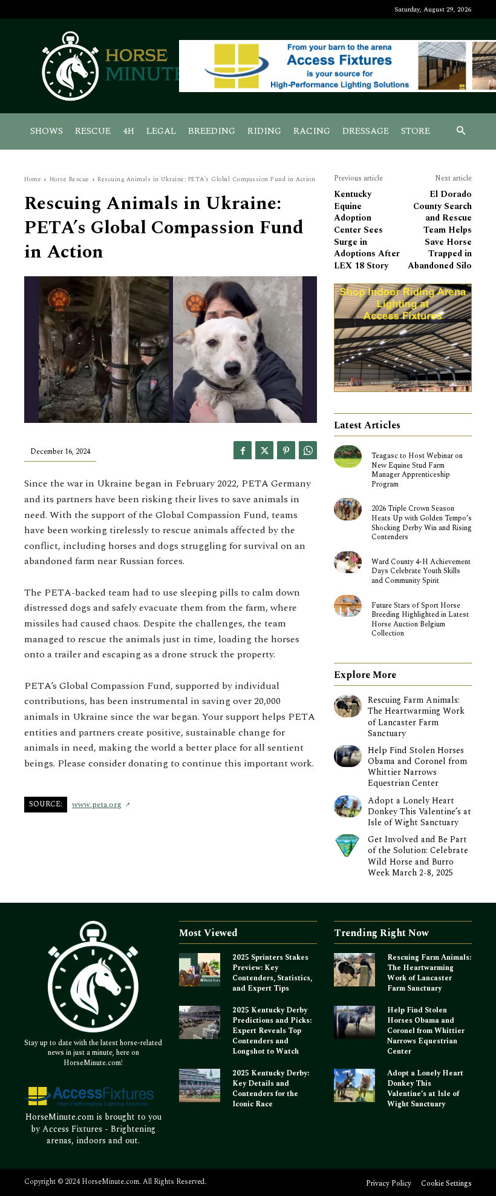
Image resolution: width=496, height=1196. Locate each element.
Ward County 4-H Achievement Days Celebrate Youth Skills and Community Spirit (421, 571)
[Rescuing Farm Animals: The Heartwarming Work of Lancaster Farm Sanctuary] (348, 706)
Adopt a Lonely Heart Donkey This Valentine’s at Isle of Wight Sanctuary (419, 811)
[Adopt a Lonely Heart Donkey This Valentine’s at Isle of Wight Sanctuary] (348, 806)
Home (32, 179)
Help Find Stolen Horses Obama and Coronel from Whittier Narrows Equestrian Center (417, 767)
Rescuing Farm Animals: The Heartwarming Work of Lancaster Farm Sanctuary (416, 717)
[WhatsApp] (308, 450)
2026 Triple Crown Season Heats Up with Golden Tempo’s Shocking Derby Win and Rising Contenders (421, 523)
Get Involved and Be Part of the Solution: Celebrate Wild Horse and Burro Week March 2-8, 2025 (418, 856)
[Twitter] (264, 450)
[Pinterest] (286, 450)
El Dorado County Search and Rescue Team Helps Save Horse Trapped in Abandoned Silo (440, 230)
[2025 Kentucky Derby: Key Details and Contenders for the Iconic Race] (199, 1085)
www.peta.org (97, 805)
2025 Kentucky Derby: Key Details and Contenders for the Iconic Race (270, 1088)
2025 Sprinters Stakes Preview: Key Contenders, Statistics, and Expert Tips (272, 973)
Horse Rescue (70, 179)
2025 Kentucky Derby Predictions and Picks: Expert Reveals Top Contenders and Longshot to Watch (272, 1031)
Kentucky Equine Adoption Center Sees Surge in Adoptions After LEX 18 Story (367, 230)
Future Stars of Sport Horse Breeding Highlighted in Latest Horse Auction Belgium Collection (420, 620)
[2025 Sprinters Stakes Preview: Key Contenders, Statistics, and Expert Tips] (199, 969)
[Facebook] (242, 450)
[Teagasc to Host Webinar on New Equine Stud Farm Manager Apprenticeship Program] (348, 456)
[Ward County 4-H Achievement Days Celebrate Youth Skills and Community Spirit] (348, 562)
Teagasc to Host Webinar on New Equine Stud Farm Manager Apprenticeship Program (417, 470)
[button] (461, 131)
